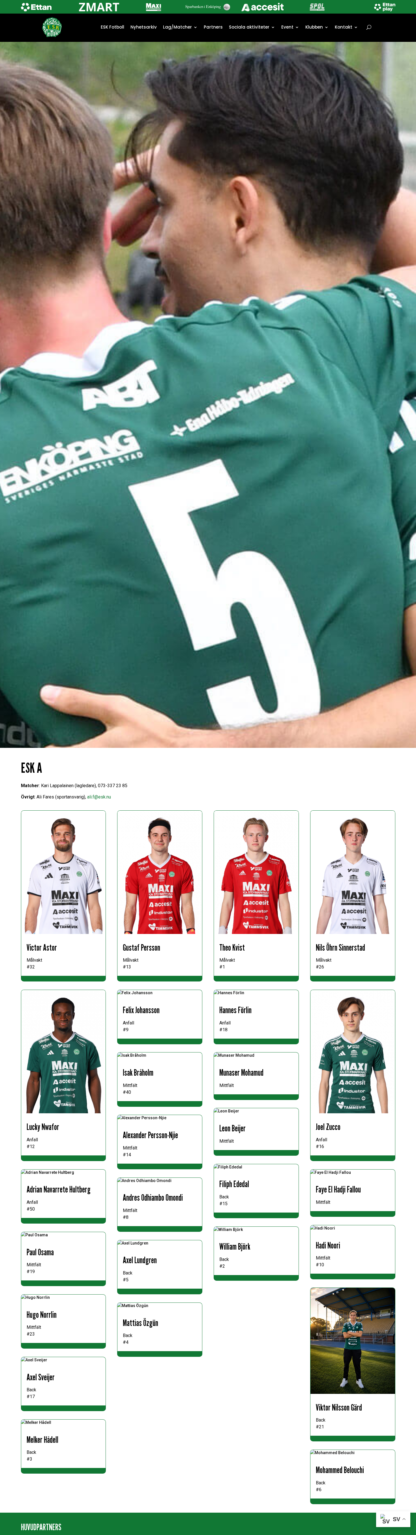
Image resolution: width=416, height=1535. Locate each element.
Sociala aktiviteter (249, 27)
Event (287, 27)
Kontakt (343, 27)
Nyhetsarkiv (143, 27)
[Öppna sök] (368, 27)
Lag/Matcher (177, 27)
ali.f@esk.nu (99, 797)
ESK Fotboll (112, 27)
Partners (213, 27)
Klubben (314, 27)
